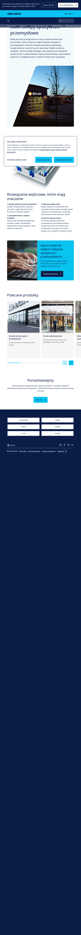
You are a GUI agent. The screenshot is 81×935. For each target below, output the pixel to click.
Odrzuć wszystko (43, 160)
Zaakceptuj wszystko (64, 160)
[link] (68, 5)
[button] (48, 5)
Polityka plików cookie (47, 150)
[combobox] (66, 21)
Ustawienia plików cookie (16, 160)
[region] (40, 151)
